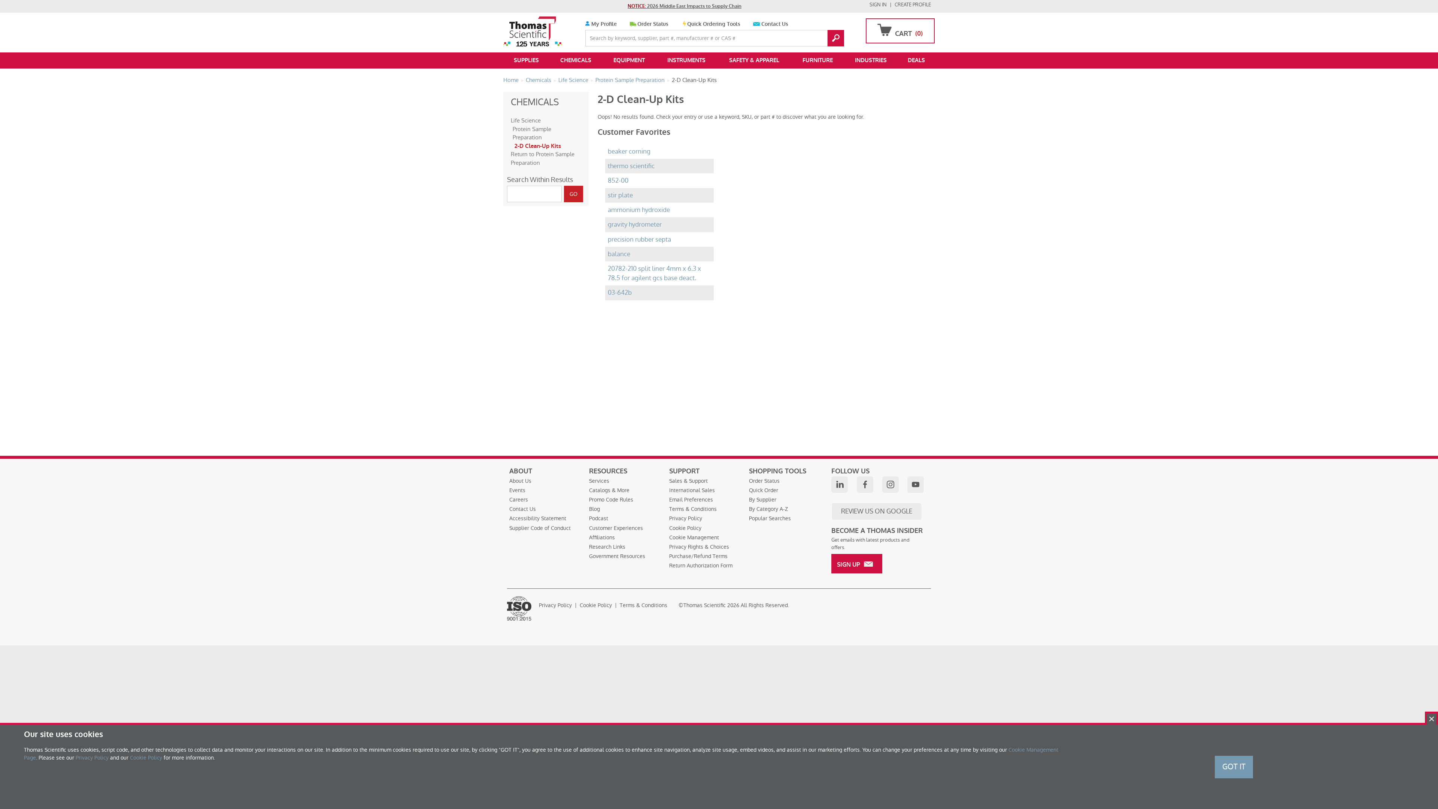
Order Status (652, 24)
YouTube (915, 484)
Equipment (629, 60)
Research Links (607, 547)
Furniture (818, 60)
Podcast (598, 518)
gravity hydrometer (635, 224)
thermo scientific (631, 166)
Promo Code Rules (611, 499)
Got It (1234, 766)
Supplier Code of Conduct (540, 528)
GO (836, 38)
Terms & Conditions (693, 509)
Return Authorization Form (700, 565)
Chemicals (575, 60)
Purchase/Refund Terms (698, 556)
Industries (871, 60)
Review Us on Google (876, 511)
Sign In (878, 4)
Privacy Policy (685, 518)
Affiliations (602, 537)
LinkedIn (839, 484)
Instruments (686, 60)
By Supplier (762, 499)
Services (599, 481)
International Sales (692, 490)
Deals (916, 60)
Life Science (526, 120)
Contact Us (774, 24)
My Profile (603, 24)
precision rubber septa (639, 239)
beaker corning (629, 151)
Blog (594, 509)
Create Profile (913, 4)
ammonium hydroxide (639, 210)
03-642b (620, 292)
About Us (520, 481)
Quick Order (763, 490)
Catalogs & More (609, 490)
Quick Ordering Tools (713, 24)
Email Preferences (691, 499)
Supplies (526, 60)
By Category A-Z (768, 509)
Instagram (890, 484)
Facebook (865, 484)
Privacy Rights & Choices (699, 547)
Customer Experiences (616, 528)
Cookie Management (694, 537)
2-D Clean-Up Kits (538, 146)
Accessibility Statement (537, 518)
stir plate (620, 195)
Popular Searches (770, 518)
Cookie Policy (685, 528)
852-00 (618, 180)
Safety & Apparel (754, 60)
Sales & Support (688, 481)
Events (517, 490)
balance (619, 254)
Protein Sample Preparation (532, 133)
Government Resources (617, 556)
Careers (518, 499)
